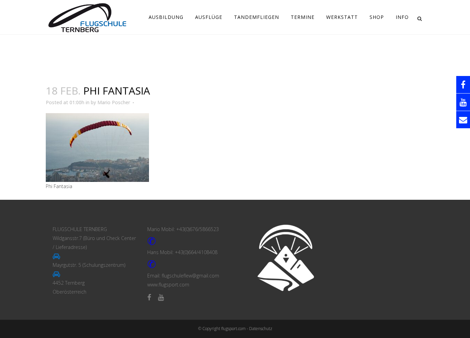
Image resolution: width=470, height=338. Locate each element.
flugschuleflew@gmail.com (190, 275)
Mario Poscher (113, 102)
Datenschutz (260, 328)
